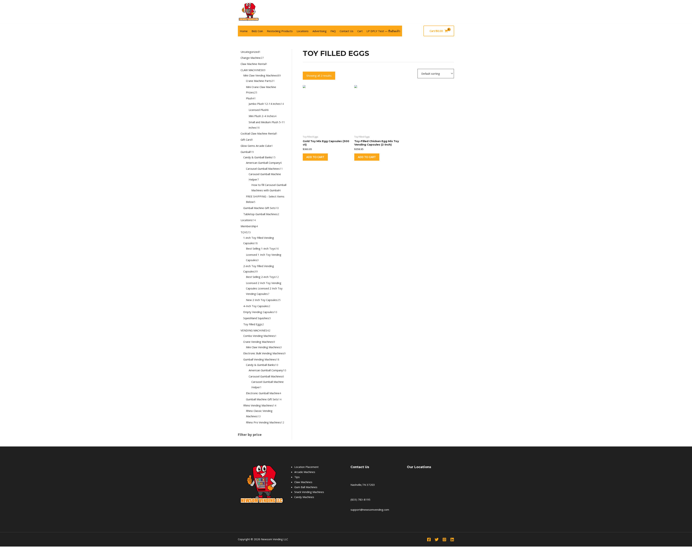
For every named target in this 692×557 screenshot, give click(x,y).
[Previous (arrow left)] (3, 555)
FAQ (333, 31)
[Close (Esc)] (27, 550)
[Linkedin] (452, 539)
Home (244, 31)
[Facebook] (452, 12)
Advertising (319, 31)
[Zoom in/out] (3, 550)
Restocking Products (280, 31)
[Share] (19, 550)
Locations (303, 31)
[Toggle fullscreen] (11, 550)
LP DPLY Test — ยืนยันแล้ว (383, 31)
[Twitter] (437, 539)
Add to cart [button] (315, 157)
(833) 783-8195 (360, 499)
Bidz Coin (257, 31)
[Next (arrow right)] (11, 555)
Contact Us (346, 31)
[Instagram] (444, 539)
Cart (360, 31)
